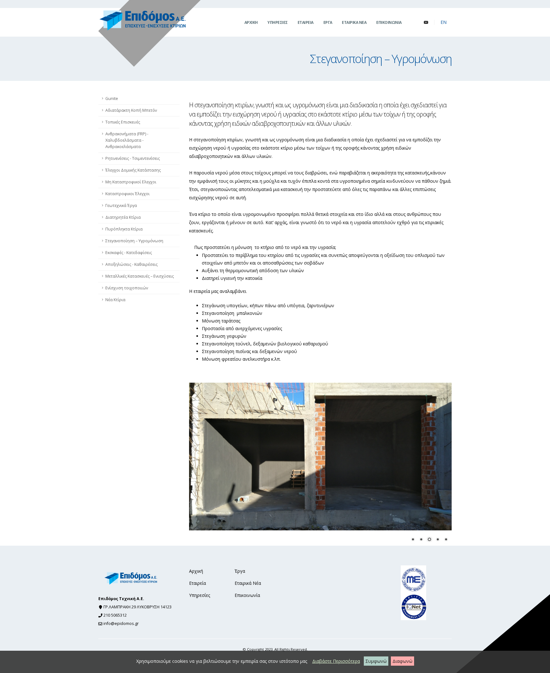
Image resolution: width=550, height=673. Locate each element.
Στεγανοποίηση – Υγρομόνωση (134, 241)
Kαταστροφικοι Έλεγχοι (127, 193)
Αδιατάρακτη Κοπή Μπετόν (131, 110)
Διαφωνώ (402, 661)
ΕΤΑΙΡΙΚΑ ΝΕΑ (354, 22)
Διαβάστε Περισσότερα (336, 661)
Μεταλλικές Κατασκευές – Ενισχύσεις (139, 276)
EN (444, 22)
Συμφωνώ (376, 661)
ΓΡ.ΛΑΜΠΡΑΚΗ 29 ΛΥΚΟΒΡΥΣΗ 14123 (137, 607)
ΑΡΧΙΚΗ (251, 22)
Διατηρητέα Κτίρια (123, 217)
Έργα (240, 571)
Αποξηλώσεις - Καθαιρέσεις (131, 264)
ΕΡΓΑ (327, 22)
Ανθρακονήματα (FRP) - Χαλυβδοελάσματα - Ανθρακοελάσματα (126, 140)
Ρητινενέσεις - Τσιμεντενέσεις (132, 158)
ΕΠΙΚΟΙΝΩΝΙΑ (389, 22)
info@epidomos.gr (121, 623)
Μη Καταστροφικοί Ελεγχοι (130, 182)
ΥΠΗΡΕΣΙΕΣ (277, 22)
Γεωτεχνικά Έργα (121, 205)
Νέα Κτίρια (115, 299)
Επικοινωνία (247, 595)
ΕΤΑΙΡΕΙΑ (306, 22)
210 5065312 (115, 615)
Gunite (111, 98)
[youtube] (425, 22)
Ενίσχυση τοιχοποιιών (126, 288)
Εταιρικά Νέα (248, 583)
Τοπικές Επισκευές (122, 122)
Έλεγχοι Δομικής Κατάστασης (133, 170)
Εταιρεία (197, 583)
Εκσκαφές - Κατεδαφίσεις (128, 252)
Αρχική (196, 571)
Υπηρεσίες (199, 595)
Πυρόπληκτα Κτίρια (124, 229)
